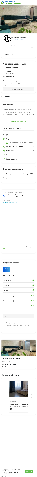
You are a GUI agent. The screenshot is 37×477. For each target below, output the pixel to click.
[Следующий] (31, 396)
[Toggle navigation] (34, 2)
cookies (6, 473)
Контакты (4, 476)
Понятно (29, 471)
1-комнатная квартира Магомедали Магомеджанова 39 (23, 407)
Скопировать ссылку (18, 40)
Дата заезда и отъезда (9, 45)
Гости (6, 52)
